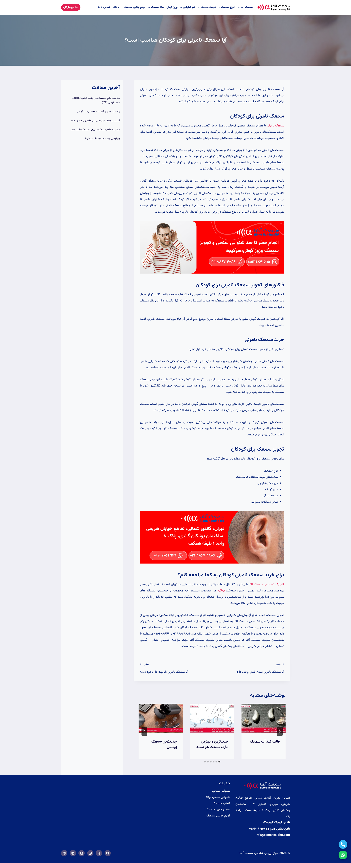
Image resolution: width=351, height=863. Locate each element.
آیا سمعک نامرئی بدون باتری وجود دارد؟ (259, 668)
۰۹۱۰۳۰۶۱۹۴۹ (257, 829)
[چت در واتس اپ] (343, 855)
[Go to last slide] (280, 731)
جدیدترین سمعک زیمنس (164, 744)
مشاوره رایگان (70, 7)
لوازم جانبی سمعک (218, 815)
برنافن (221, 590)
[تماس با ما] (343, 844)
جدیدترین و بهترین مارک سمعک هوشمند (212, 744)
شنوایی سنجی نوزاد (218, 797)
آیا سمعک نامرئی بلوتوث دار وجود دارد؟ (164, 668)
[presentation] (263, 718)
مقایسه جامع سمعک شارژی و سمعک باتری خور (95, 130)
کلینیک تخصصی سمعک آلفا (266, 584)
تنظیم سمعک (221, 803)
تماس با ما (104, 7)
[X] (99, 853)
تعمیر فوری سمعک (218, 809)
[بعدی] (144, 731)
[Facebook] (108, 853)
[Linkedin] (73, 853)
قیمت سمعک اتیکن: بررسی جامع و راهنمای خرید (95, 121)
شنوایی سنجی (221, 791)
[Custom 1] (64, 853)
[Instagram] (90, 853)
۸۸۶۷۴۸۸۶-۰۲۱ (272, 822)
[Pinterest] (81, 853)
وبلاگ (116, 7)
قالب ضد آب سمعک (265, 742)
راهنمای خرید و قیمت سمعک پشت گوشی (98, 112)
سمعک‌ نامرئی (275, 125)
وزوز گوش (172, 7)
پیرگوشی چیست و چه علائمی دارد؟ (102, 139)
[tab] (219, 761)
